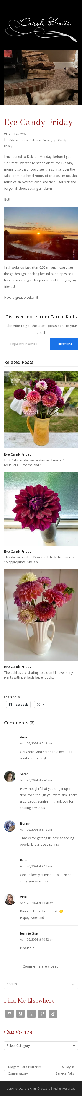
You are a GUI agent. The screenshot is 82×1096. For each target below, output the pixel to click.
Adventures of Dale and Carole (30, 140)
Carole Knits (28, 1088)
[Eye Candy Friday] (41, 409)
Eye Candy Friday (17, 454)
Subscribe (64, 344)
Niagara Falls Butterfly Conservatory (22, 1071)
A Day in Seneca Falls (62, 1071)
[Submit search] (73, 984)
